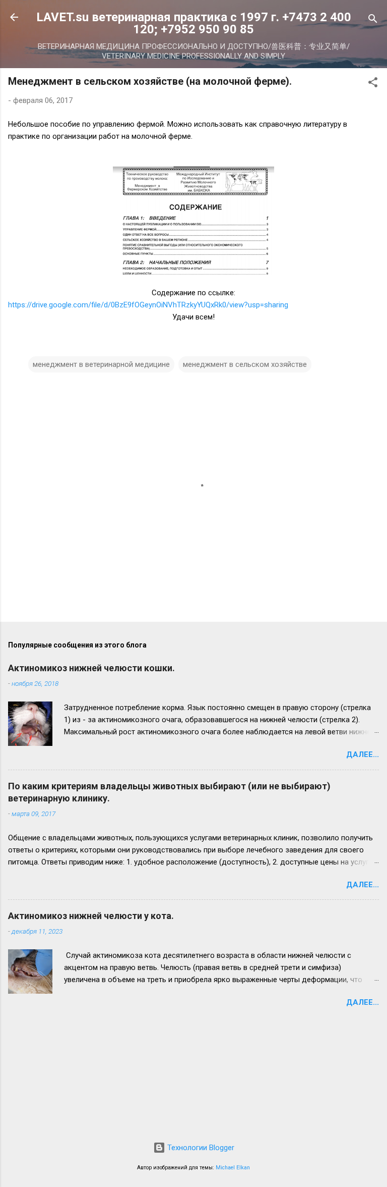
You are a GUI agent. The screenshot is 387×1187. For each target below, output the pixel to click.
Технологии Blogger (199, 1147)
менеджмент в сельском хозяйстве (245, 364)
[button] (373, 84)
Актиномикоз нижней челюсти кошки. (91, 668)
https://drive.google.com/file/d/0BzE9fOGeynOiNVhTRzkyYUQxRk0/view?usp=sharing (148, 304)
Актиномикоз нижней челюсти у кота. (91, 915)
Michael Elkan (233, 1167)
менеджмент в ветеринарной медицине (101, 364)
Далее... (362, 754)
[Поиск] (373, 20)
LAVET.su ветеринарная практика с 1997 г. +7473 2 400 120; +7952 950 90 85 (193, 23)
